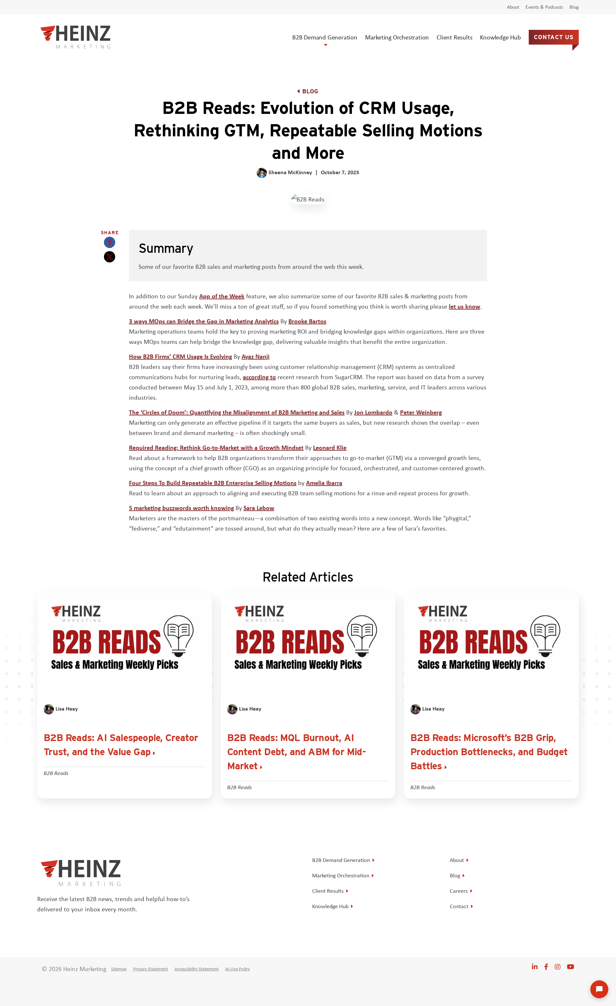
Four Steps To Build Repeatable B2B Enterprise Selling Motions (212, 482)
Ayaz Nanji (256, 356)
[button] (109, 242)
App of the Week (221, 296)
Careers (459, 891)
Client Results (454, 37)
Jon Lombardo (373, 412)
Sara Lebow (259, 507)
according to (259, 376)
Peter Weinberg (421, 412)
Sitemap (119, 969)
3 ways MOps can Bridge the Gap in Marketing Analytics (204, 321)
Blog (574, 7)
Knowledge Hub (500, 37)
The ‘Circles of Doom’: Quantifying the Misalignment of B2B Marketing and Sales (237, 412)
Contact (459, 906)
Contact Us (554, 37)
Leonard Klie (329, 447)
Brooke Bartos (307, 321)
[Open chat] (599, 989)
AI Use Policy (237, 969)
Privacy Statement (150, 969)
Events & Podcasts (544, 7)
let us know (464, 306)
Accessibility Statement (197, 969)
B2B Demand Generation (324, 37)
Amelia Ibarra (324, 482)
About (513, 7)
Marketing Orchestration (397, 37)
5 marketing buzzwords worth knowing (181, 507)
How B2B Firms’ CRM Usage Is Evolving (180, 356)
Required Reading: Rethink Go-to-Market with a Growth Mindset (216, 447)
